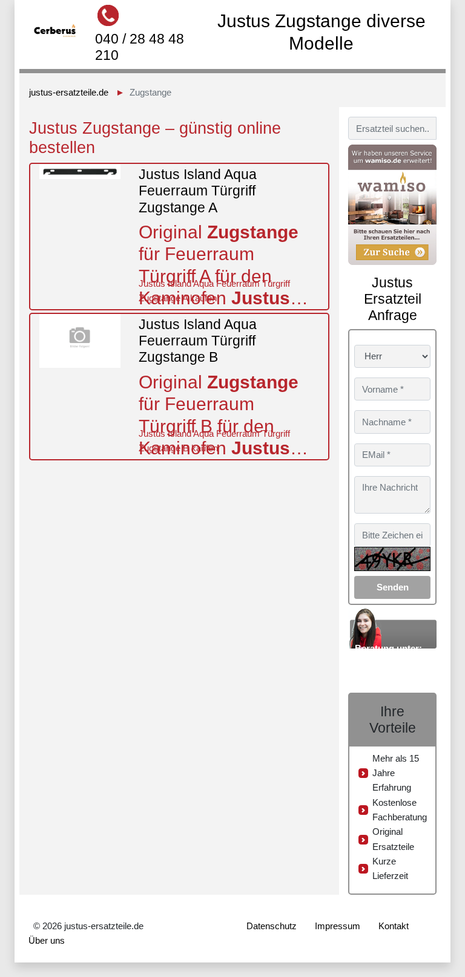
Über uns (46, 940)
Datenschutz (271, 926)
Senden (393, 587)
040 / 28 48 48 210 (139, 47)
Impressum (337, 926)
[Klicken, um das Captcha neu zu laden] (392, 559)
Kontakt (393, 926)
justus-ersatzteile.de (68, 92)
